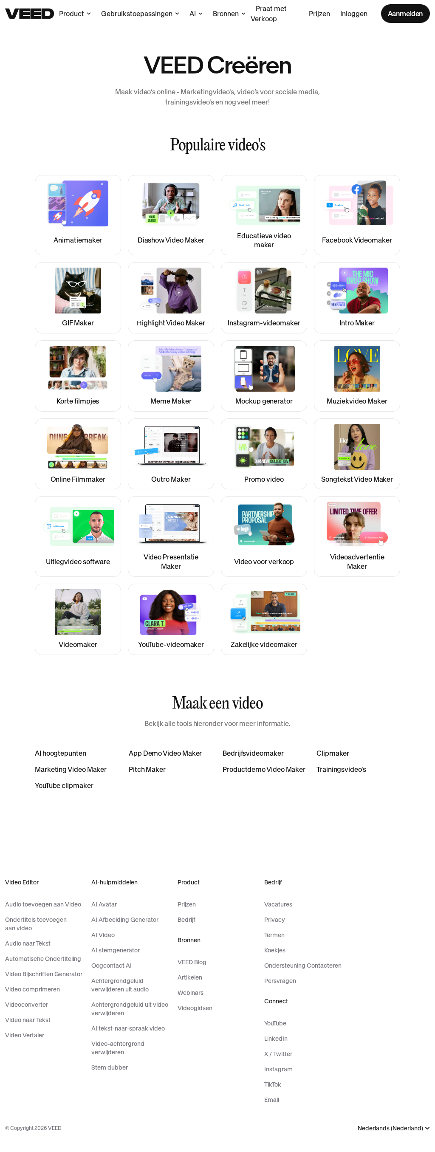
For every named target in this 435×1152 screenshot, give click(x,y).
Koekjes (274, 950)
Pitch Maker (147, 769)
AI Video (103, 935)
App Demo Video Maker (165, 753)
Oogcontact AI (111, 965)
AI (192, 13)
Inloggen (353, 13)
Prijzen (319, 13)
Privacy (274, 919)
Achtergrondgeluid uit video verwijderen (129, 1009)
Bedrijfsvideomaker (253, 753)
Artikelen (190, 977)
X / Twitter (278, 1054)
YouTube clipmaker (64, 785)
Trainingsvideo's (341, 769)
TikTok (272, 1084)
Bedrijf (186, 919)
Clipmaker (332, 753)
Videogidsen (195, 1008)
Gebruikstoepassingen (136, 13)
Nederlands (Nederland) (390, 1128)
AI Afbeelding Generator (124, 919)
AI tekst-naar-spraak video (128, 1028)
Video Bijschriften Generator (43, 974)
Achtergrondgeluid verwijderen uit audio (120, 985)
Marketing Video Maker (71, 769)
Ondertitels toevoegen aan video (36, 924)
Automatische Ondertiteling (43, 959)
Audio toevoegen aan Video (43, 904)
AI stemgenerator (115, 950)
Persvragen (280, 981)
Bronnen (226, 13)
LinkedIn (276, 1038)
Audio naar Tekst (28, 943)
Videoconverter (26, 1004)
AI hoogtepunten (60, 753)
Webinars (190, 993)
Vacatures (278, 904)
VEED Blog (192, 962)
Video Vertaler (24, 1035)
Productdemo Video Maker (264, 769)
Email (271, 1100)
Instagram (278, 1069)
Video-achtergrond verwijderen (117, 1048)
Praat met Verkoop (269, 13)
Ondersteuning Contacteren (303, 965)
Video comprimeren (32, 989)
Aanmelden (405, 13)
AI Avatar (104, 904)
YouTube (275, 1023)
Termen (274, 935)
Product (71, 13)
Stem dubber (109, 1067)
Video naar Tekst (28, 1020)
